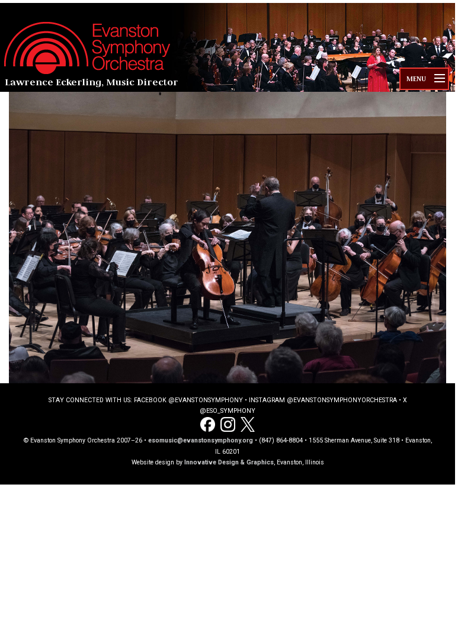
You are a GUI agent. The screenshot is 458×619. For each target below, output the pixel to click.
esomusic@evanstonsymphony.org (200, 440)
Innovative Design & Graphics (229, 462)
